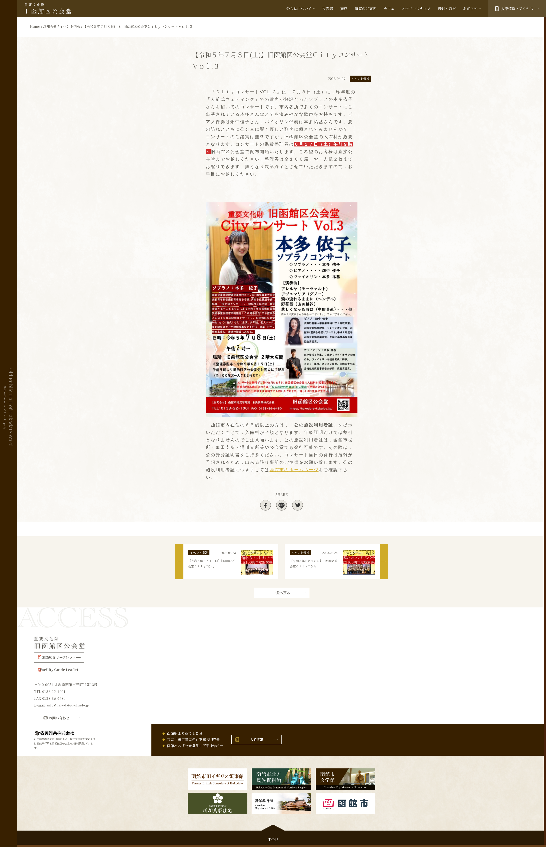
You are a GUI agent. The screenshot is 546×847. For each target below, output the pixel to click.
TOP (273, 839)
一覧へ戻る (281, 592)
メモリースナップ (416, 8)
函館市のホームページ (294, 469)
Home (35, 26)
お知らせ (50, 26)
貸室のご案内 (365, 8)
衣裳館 (327, 8)
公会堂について (299, 8)
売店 (343, 8)
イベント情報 (70, 26)
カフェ (389, 8)
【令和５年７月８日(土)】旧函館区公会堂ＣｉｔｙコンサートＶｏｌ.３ (138, 26)
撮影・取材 (447, 8)
